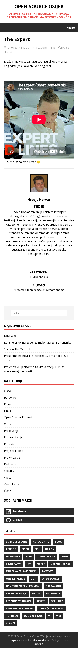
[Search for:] (39, 313)
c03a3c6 (38, 644)
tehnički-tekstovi (51, 608)
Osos (7, 424)
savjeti (41, 601)
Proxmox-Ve (12, 457)
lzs (29, 564)
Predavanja (11, 431)
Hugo (13, 640)
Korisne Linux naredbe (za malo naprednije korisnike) (38, 342)
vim (58, 616)
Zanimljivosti (12, 484)
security (57, 601)
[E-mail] (42, 206)
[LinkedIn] (39, 206)
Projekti (9, 444)
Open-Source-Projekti (18, 417)
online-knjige (15, 578)
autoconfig (41, 541)
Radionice (10, 464)
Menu (71, 27)
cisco (25, 549)
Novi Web (10, 336)
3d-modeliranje (16, 541)
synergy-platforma (19, 608)
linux (64, 556)
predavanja (53, 586)
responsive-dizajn (18, 601)
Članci (8, 491)
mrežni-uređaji (60, 564)
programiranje (16, 593)
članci (10, 623)
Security (9, 471)
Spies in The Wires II (17, 349)
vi (49, 616)
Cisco (7, 391)
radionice (53, 593)
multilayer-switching (21, 571)
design (49, 549)
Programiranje (13, 437)
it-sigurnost (46, 556)
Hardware (10, 397)
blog (58, 541)
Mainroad (38, 640)
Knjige (8, 404)
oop (33, 578)
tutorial (12, 616)
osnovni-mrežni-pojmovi (23, 586)
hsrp (28, 556)
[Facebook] (35, 206)
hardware (13, 556)
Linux (7, 411)
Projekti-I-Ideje (13, 451)
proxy (36, 593)
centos (11, 549)
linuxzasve (13, 564)
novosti (48, 571)
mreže (41, 564)
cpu (37, 549)
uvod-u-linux (33, 616)
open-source (51, 578)
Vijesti (8, 477)
